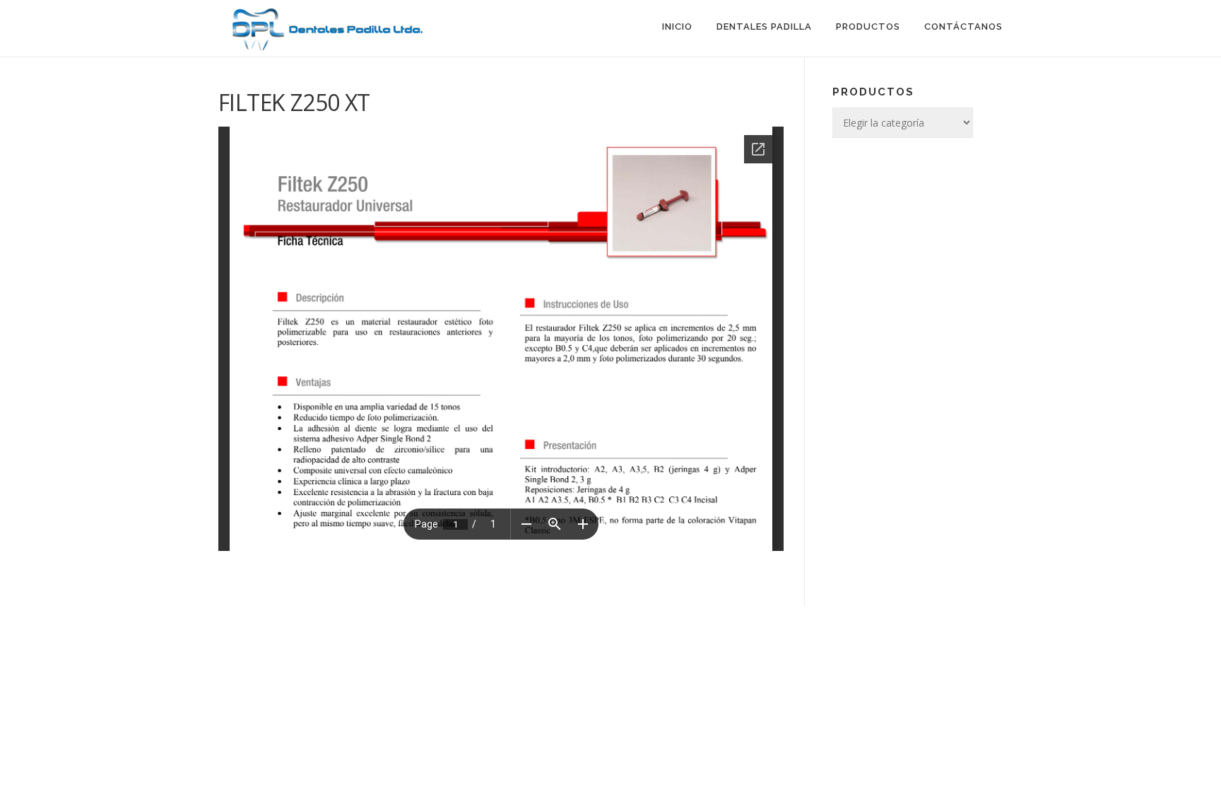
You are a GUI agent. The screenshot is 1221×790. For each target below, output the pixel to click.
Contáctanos (963, 26)
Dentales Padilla (764, 26)
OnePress (663, 638)
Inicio (677, 26)
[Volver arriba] (1161, 605)
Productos (868, 26)
